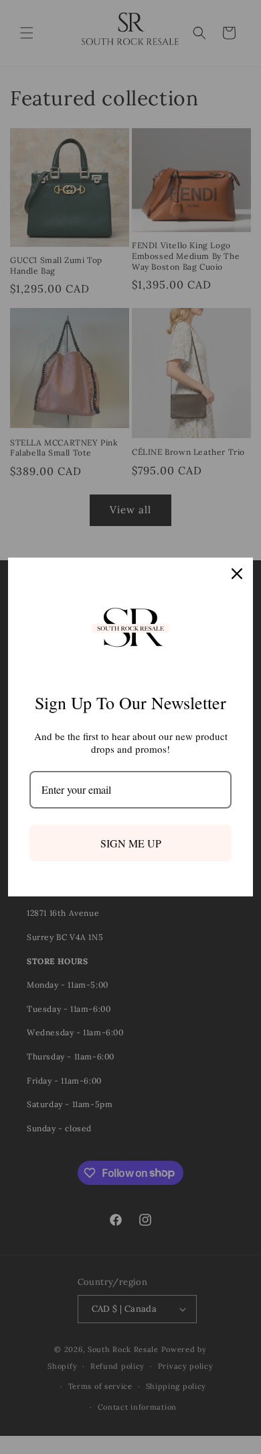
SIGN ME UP (130, 843)
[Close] (237, 574)
